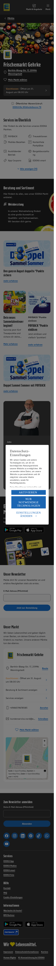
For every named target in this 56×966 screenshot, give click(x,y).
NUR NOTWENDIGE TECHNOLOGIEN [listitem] (28, 502)
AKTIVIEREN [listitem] (28, 492)
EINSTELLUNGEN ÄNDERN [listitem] (28, 514)
